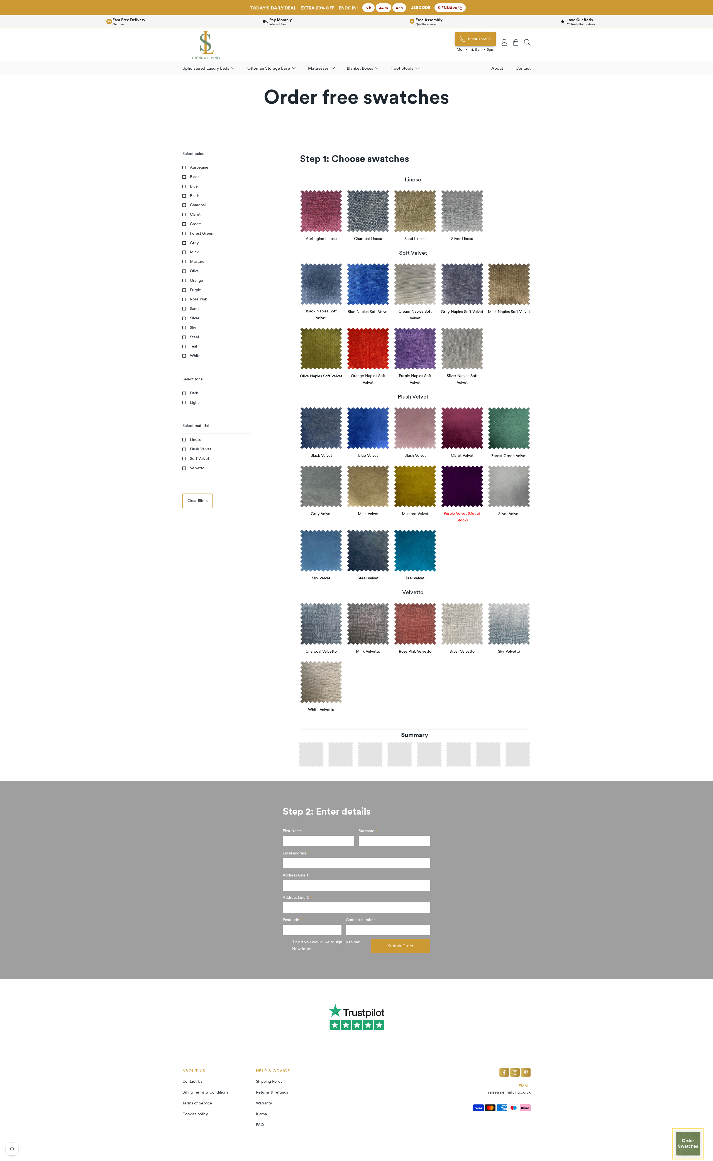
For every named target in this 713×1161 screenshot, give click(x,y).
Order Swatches (688, 1143)
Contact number (360, 919)
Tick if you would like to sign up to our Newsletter (326, 945)
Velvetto (197, 467)
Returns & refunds (272, 1092)
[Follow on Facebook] (504, 1072)
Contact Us (192, 1081)
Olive (194, 270)
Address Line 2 (296, 897)
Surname (367, 830)
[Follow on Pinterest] (526, 1072)
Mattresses (318, 68)
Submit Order (401, 945)
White (195, 355)
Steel (194, 336)
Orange (196, 280)
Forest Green (201, 233)
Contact (523, 68)
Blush (194, 195)
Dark (194, 392)
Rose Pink (198, 299)
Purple (195, 289)
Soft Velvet (199, 458)
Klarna (261, 1113)
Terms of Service (197, 1103)
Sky (193, 327)
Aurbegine (199, 167)
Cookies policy (195, 1113)
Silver (194, 317)
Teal (193, 346)
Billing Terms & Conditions (205, 1092)
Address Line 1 (296, 875)
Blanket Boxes (360, 68)
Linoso (195, 439)
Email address (295, 853)
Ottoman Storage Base (268, 68)
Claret (195, 214)
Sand (194, 308)
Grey (194, 242)
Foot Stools (402, 68)
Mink (194, 251)
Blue (194, 186)
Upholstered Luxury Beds (205, 68)
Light (194, 402)
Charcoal (198, 204)
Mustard (197, 261)
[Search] (527, 42)
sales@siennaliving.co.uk (509, 1092)
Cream (196, 223)
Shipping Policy (269, 1081)
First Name (293, 830)
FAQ (260, 1124)
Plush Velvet (200, 448)
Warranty (264, 1103)
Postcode (291, 919)
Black (194, 176)
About (497, 68)
